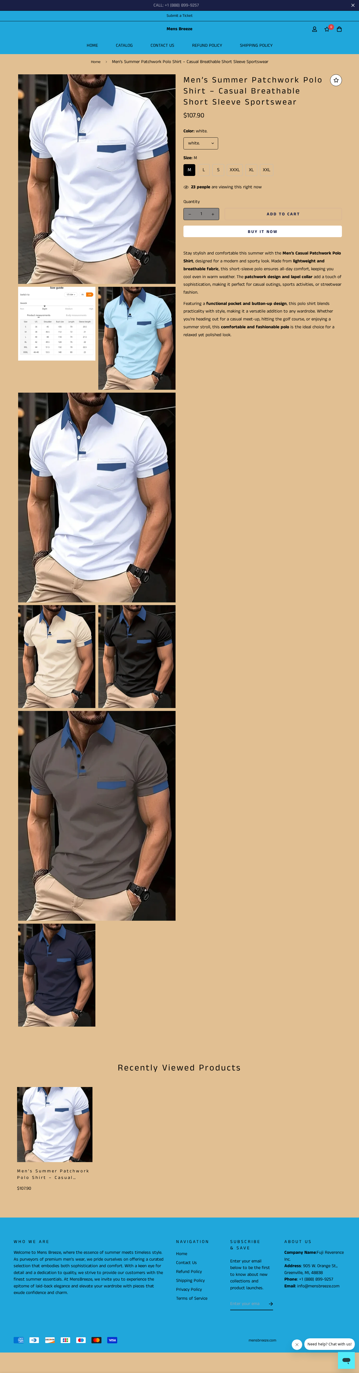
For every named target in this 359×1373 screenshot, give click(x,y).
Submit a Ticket (180, 15)
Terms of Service (191, 1298)
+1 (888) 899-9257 (316, 1279)
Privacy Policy (189, 1289)
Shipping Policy (256, 45)
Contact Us (162, 45)
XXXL (235, 170)
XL (251, 170)
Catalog (124, 45)
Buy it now (263, 232)
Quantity (191, 202)
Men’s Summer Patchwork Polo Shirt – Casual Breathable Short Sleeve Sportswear (53, 1174)
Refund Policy (207, 45)
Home (92, 45)
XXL (266, 170)
